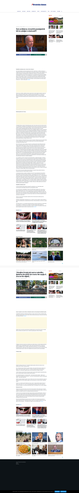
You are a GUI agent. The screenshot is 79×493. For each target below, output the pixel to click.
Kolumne (58, 11)
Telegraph (24, 315)
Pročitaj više (63, 491)
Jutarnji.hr (28, 79)
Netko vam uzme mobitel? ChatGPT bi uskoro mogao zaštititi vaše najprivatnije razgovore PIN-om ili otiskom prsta (59, 32)
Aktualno (24, 11)
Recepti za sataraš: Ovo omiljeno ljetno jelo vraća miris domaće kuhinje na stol (55, 23)
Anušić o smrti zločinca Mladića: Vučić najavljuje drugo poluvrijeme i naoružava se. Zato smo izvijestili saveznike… (31, 231)
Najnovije (19, 11)
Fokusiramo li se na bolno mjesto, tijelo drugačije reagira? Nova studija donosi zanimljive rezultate (52, 32)
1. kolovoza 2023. (18, 33)
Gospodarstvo (43, 11)
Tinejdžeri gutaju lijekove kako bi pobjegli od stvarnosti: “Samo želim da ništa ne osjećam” (23, 221)
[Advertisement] (31, 20)
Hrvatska (28, 11)
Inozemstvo (34, 11)
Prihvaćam (57, 491)
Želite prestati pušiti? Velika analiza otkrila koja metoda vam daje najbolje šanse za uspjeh (59, 41)
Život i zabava (53, 11)
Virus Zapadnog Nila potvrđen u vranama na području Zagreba (20, 230)
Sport (38, 11)
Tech (48, 11)
